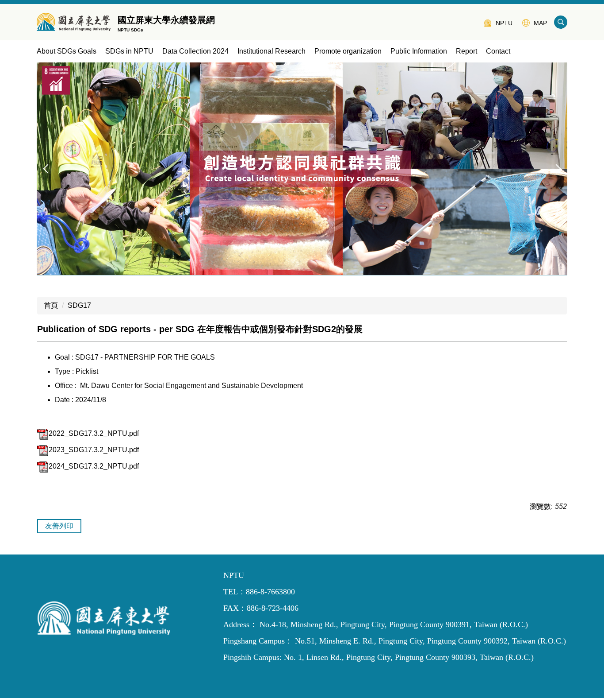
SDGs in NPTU (129, 51)
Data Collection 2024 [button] (195, 51)
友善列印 (59, 526)
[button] (48, 169)
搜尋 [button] (560, 22)
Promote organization (348, 51)
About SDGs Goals (66, 51)
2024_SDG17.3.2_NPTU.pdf (94, 466)
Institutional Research (271, 51)
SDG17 (79, 305)
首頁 (51, 305)
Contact (498, 51)
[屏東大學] (74, 22)
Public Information (418, 51)
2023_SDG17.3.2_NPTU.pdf (94, 450)
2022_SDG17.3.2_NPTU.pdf (94, 433)
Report (466, 51)
